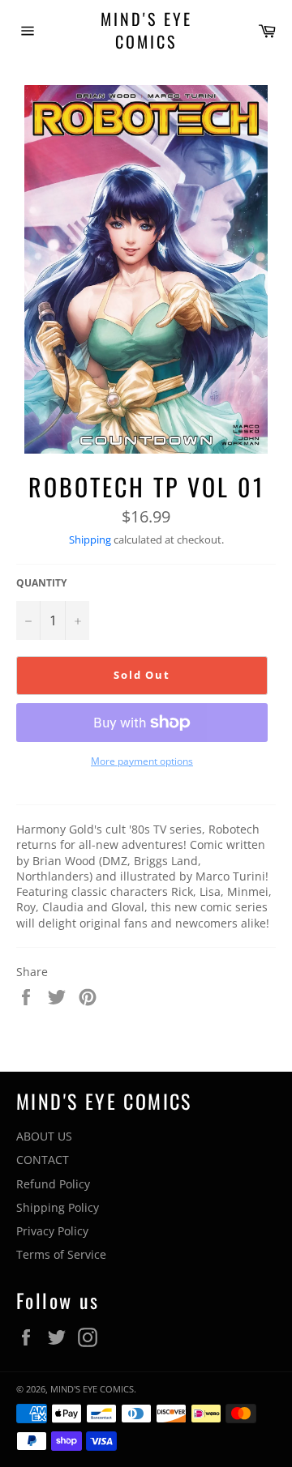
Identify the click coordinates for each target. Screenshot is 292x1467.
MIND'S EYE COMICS (146, 30)
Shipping (90, 539)
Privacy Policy (52, 1231)
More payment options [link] (142, 761)
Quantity (41, 583)
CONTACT (42, 1159)
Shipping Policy (57, 1207)
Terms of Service (61, 1254)
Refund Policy (53, 1184)
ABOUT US (44, 1136)
